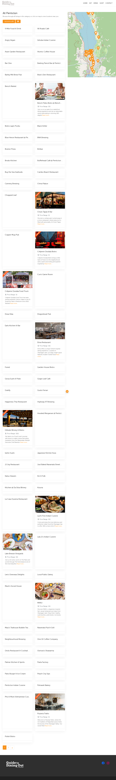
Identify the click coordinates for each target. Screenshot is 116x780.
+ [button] (69, 14)
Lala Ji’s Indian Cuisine (46, 537)
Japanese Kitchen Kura (46, 453)
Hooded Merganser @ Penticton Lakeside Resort (57, 413)
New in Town (39, 247)
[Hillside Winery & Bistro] (98, 37)
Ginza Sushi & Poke (13, 379)
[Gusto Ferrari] (98, 61)
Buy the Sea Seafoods (14, 172)
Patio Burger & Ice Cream (15, 674)
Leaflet (95, 76)
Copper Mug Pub (12, 235)
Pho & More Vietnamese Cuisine (18, 697)
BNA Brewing (42, 137)
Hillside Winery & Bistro (14, 430)
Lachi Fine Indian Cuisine (47, 516)
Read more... (46, 115)
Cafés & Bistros (40, 98)
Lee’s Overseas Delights (14, 575)
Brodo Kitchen (11, 161)
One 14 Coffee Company (47, 639)
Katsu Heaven (10, 476)
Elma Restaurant (44, 342)
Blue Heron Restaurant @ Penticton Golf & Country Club (28, 137)
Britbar (40, 149)
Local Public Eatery (45, 575)
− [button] (69, 16)
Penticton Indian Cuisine (15, 685)
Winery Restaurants (9, 425)
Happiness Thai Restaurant (16, 402)
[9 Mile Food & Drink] (89, 12)
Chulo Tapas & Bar (44, 212)
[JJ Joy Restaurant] (90, 59)
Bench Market (10, 86)
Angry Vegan (10, 40)
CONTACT (108, 3)
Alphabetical (9, 21)
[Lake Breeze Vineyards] (93, 21)
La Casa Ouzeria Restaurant (16, 499)
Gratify (7, 390)
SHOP (102, 3)
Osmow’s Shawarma (45, 651)
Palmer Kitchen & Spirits (15, 662)
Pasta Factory (42, 662)
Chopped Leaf (10, 195)
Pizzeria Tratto (43, 713)
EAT (90, 3)
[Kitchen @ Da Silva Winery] (98, 48)
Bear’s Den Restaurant (46, 75)
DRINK (96, 3)
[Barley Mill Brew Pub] (93, 64)
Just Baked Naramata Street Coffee (51, 464)
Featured (38, 194)
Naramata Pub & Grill (45, 628)
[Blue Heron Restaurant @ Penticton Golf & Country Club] (86, 55)
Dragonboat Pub (44, 314)
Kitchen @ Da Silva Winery (15, 487)
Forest (7, 367)
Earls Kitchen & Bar (12, 326)
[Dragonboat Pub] (94, 72)
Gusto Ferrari (42, 390)
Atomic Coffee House (46, 52)
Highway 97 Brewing (45, 402)
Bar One (8, 63)
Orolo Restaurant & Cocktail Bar (18, 651)
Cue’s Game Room (45, 274)
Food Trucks (7, 286)
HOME (85, 3)
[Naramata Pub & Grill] (92, 13)
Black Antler (42, 126)
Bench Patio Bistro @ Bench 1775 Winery (54, 103)
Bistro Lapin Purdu (12, 126)
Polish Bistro (10, 736)
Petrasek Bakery (43, 685)
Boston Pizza (10, 149)
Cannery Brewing (12, 184)
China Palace (42, 184)
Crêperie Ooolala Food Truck (16, 291)
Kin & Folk (41, 476)
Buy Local (38, 207)
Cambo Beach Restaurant (47, 172)
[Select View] (18, 21)
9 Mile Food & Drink (13, 29)
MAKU (39, 603)
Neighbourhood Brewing (15, 639)
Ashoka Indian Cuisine (46, 40)
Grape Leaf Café (43, 379)
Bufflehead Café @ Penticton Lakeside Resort (55, 161)
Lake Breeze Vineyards (14, 554)
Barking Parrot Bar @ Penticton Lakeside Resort (56, 63)
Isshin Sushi (9, 453)
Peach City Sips (43, 674)
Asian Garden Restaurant (15, 52)
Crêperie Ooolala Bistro (47, 252)
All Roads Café (43, 29)
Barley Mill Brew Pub (13, 75)
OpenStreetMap (106, 76)
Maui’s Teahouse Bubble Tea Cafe (18, 628)
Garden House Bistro (45, 367)
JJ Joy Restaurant (12, 464)
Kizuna (40, 487)
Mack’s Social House (13, 586)
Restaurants (39, 337)
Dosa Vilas (9, 314)
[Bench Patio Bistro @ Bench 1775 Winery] (95, 33)
